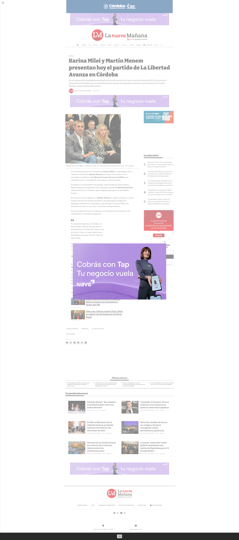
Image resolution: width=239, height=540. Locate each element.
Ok (119, 536)
